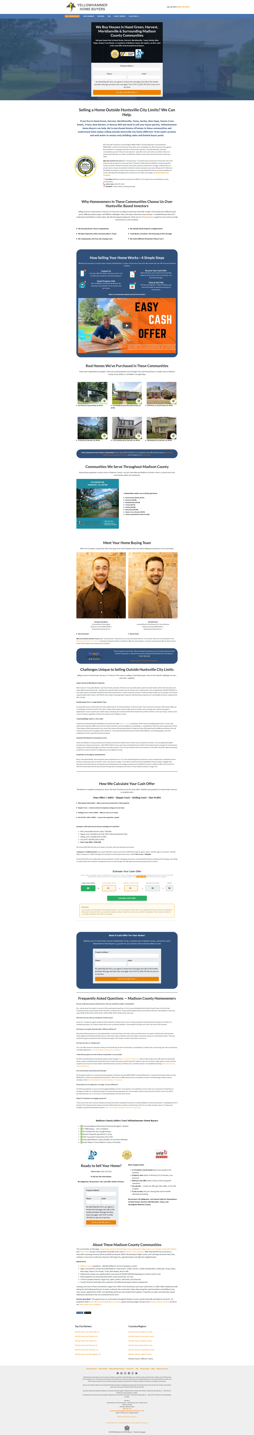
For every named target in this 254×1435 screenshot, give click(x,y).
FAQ (137, 1369)
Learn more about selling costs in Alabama (105, 1050)
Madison (106, 455)
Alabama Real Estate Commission (88, 641)
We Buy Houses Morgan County (140, 1341)
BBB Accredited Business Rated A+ (127, 1417)
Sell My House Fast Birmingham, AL (88, 1354)
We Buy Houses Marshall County (140, 1345)
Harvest (113, 1249)
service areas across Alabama (90, 1304)
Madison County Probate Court (129, 1059)
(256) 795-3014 (183, 7)
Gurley (134, 1249)
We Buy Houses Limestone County (141, 1336)
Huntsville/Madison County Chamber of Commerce (105, 1080)
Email (144, 74)
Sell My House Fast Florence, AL (86, 1350)
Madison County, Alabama (134, 1251)
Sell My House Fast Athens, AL (86, 1341)
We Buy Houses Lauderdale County (141, 1350)
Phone (110, 74)
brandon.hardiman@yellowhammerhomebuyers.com (127, 1411)
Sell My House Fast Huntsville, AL (87, 1332)
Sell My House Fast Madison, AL (86, 1336)
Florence (124, 455)
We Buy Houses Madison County (140, 1332)
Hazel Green (104, 1249)
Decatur (112, 455)
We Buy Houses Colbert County (139, 1354)
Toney (129, 1249)
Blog (152, 1369)
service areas (146, 455)
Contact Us (130, 1369)
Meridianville (121, 1249)
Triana (164, 1249)
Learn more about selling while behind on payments (123, 1107)
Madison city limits (114, 1302)
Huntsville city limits (96, 1302)
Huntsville (168, 452)
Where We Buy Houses (116, 1369)
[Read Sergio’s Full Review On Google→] (144, 661)
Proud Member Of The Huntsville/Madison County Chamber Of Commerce (127, 1423)
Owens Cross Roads (153, 1249)
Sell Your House (91, 1369)
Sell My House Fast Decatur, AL (86, 1345)
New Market (171, 1249)
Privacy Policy (145, 1369)
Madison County (124, 724)
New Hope (141, 1249)
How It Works (103, 1369)
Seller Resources (148, 217)
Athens (118, 455)
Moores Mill (84, 1251)
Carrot (143, 1432)
